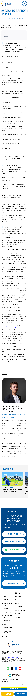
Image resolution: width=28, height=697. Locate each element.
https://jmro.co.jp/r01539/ (12, 657)
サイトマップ (5, 679)
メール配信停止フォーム (14, 679)
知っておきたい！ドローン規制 (12, 18)
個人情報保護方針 (5, 681)
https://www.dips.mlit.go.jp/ (10, 327)
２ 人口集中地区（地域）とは (6, 36)
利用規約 (11, 684)
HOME (3, 18)
